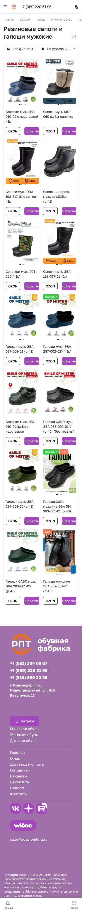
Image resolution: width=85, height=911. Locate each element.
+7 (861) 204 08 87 (28, 663)
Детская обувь (23, 740)
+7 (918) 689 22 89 (29, 677)
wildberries (31, 131)
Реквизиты (20, 782)
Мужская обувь (24, 728)
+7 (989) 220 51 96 (29, 670)
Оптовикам (20, 770)
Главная (17, 752)
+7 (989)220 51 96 (36, 6)
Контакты (18, 794)
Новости (17, 788)
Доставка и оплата (27, 764)
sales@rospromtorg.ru (29, 839)
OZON (12, 131)
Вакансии (18, 776)
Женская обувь (24, 734)
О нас (15, 758)
